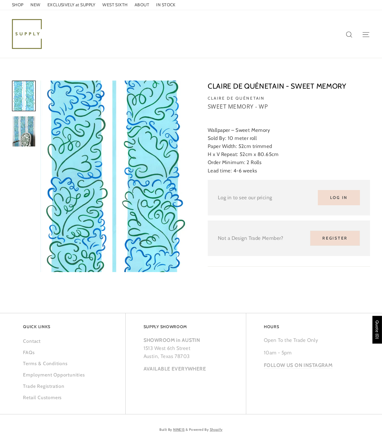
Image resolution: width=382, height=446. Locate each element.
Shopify (216, 430)
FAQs (29, 352)
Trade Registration (43, 386)
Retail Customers (42, 397)
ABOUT (142, 4)
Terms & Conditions (45, 363)
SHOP (18, 4)
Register (335, 238)
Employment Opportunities (54, 375)
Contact (32, 341)
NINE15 (179, 430)
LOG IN (339, 197)
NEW (35, 4)
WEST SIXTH (114, 4)
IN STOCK (165, 4)
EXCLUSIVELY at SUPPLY (71, 4)
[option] (114, 176)
